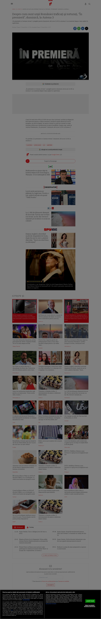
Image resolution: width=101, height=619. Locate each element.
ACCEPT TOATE (90, 601)
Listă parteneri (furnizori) (51, 603)
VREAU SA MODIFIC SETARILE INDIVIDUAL (89, 606)
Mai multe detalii (26, 599)
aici (12, 610)
